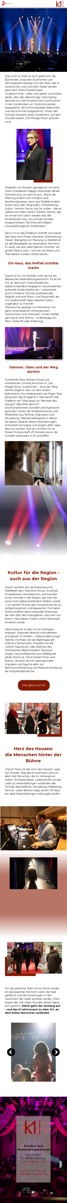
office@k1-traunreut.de (33, 1174)
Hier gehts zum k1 (33, 685)
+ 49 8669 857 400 (33, 1162)
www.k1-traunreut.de (33, 1170)
